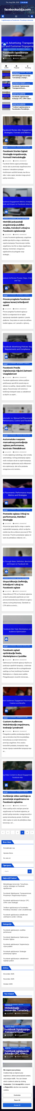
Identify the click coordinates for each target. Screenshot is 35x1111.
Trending (28, 68)
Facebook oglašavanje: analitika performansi (22, 73)
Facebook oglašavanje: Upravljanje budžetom (19, 94)
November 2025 (8, 979)
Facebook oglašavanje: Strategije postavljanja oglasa (16, 147)
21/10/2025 (8, 805)
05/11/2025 (8, 660)
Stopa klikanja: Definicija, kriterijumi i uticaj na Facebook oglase (15, 584)
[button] (29, 16)
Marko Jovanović (21, 58)
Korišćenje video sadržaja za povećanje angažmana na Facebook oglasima (17, 799)
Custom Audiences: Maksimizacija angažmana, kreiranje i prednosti (16, 724)
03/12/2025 (8, 58)
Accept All (17, 1105)
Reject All (17, 1100)
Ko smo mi (7, 858)
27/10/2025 (8, 731)
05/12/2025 (10, 1013)
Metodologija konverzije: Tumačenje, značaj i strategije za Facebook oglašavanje (21, 78)
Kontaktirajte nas (9, 848)
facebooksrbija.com (17, 9)
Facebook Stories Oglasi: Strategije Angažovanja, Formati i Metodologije (15, 154)
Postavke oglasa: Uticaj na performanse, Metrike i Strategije (16, 517)
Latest (6, 68)
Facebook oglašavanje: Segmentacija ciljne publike (15, 718)
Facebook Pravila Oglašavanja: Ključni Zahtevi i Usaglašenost (17, 370)
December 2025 (8, 974)
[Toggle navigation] (16, 16)
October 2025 (8, 984)
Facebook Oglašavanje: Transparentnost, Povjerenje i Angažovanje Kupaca (21, 89)
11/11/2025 (8, 309)
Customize (17, 1095)
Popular (16, 68)
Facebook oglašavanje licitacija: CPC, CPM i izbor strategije (21, 99)
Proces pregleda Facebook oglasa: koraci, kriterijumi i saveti (16, 302)
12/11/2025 (8, 161)
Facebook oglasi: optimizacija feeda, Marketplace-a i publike (14, 653)
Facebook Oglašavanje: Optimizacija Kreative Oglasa (15, 792)
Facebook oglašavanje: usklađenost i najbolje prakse (17, 50)
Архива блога (8, 853)
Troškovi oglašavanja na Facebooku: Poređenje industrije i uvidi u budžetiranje (21, 110)
